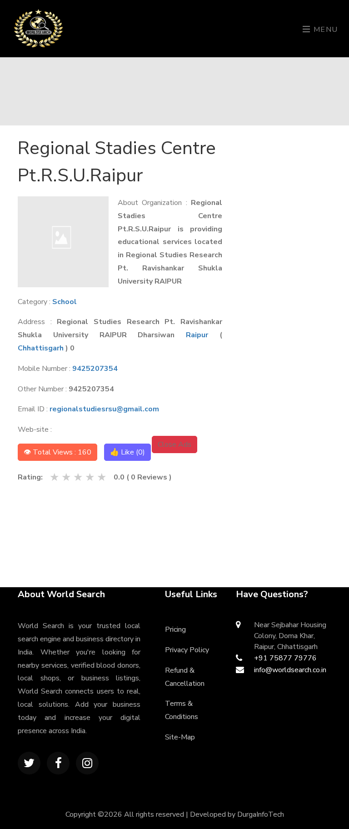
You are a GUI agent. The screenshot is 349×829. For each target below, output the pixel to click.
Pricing (175, 629)
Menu (324, 30)
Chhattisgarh (41, 348)
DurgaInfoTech (260, 814)
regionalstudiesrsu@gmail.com (104, 409)
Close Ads (174, 444)
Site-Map (180, 737)
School (64, 302)
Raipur (197, 335)
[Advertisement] (291, 271)
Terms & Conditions (181, 710)
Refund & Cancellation (184, 677)
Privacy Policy (187, 650)
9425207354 (95, 369)
